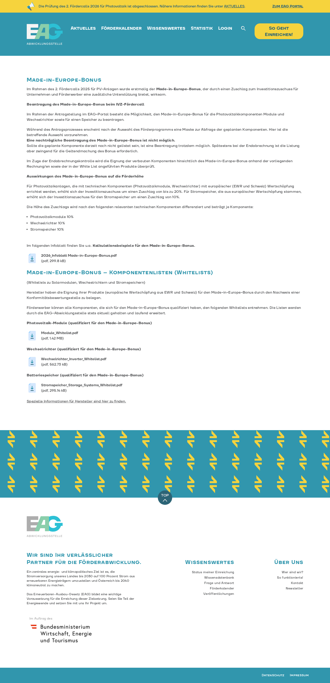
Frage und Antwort (219, 583)
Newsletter (294, 588)
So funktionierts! (290, 578)
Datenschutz (273, 675)
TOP (165, 495)
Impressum (299, 675)
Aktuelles (83, 28)
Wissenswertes (166, 28)
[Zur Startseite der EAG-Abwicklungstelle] (45, 34)
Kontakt (297, 583)
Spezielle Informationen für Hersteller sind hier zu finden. (76, 401)
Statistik (202, 28)
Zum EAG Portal (287, 6)
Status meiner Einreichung (213, 572)
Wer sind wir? (292, 572)
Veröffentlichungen (218, 594)
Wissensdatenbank (219, 578)
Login (225, 28)
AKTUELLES (234, 6)
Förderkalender (121, 28)
